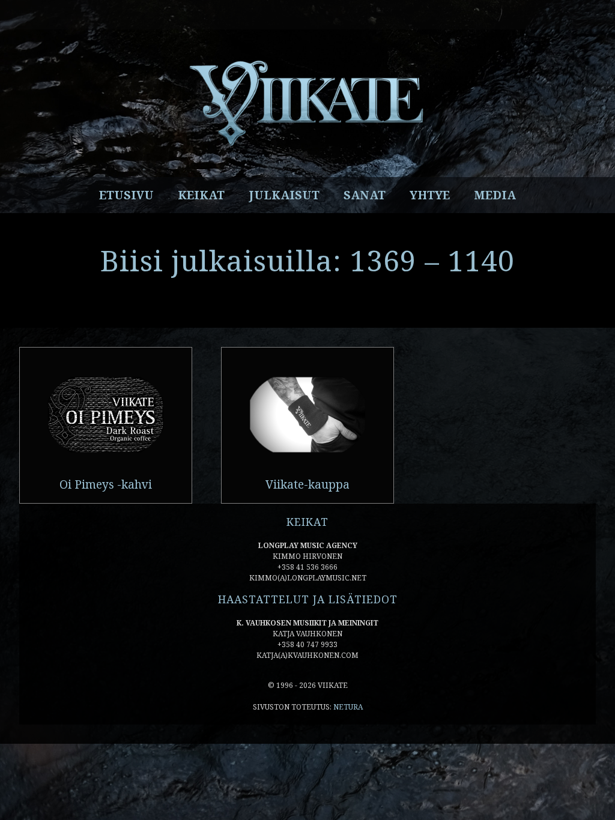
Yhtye (430, 195)
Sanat (365, 195)
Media (495, 195)
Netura (348, 707)
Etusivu (126, 195)
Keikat (201, 195)
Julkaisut (284, 195)
